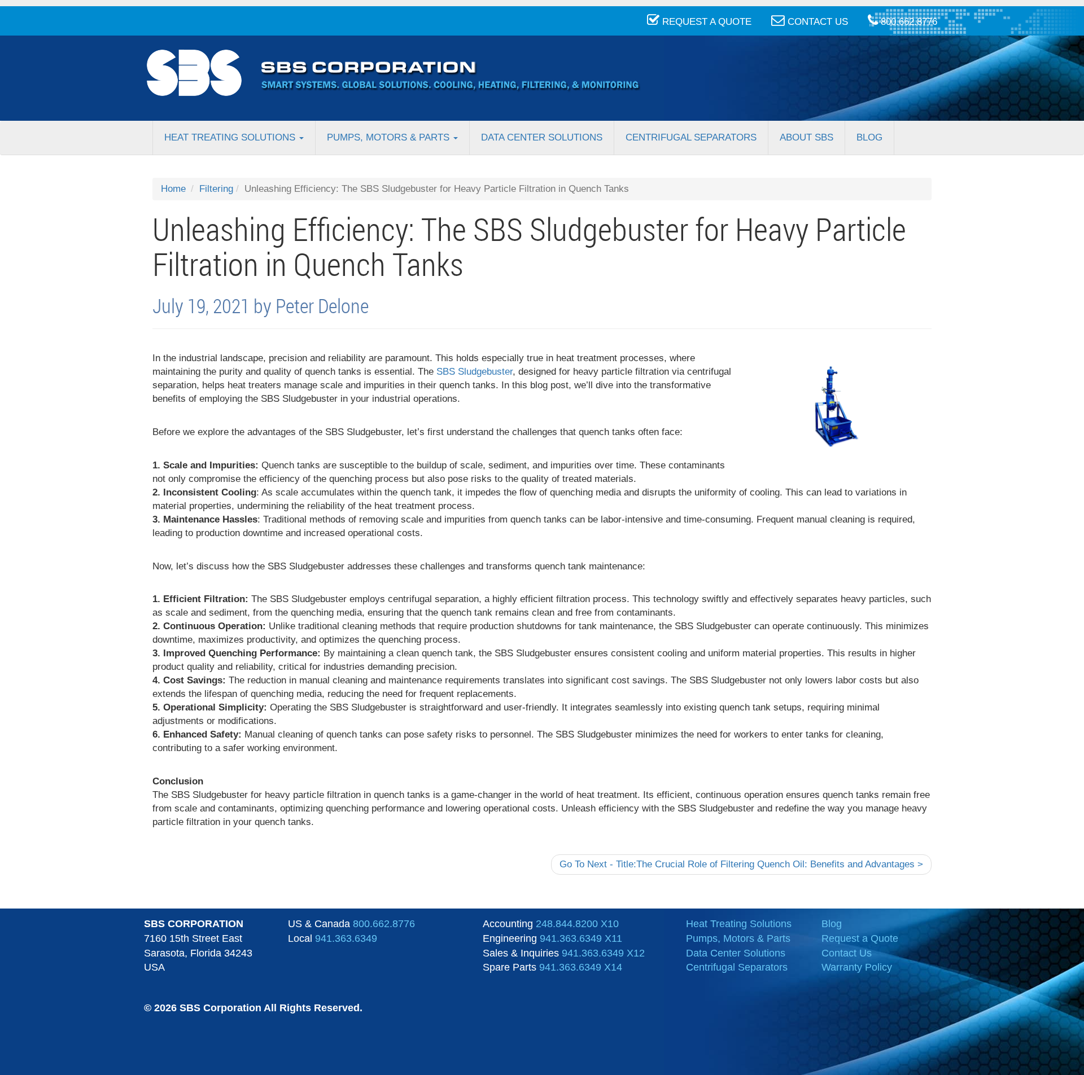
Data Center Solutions (541, 137)
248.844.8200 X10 (577, 923)
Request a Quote (859, 938)
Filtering (216, 188)
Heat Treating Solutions (231, 137)
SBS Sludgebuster (474, 371)
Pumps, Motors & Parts (389, 137)
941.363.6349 (346, 938)
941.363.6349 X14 (580, 967)
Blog (869, 137)
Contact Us (846, 953)
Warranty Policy (856, 967)
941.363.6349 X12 (603, 953)
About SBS (806, 137)
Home (173, 188)
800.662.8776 (384, 923)
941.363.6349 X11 (581, 938)
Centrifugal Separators (691, 137)
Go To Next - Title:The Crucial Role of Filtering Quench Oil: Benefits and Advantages (741, 864)
